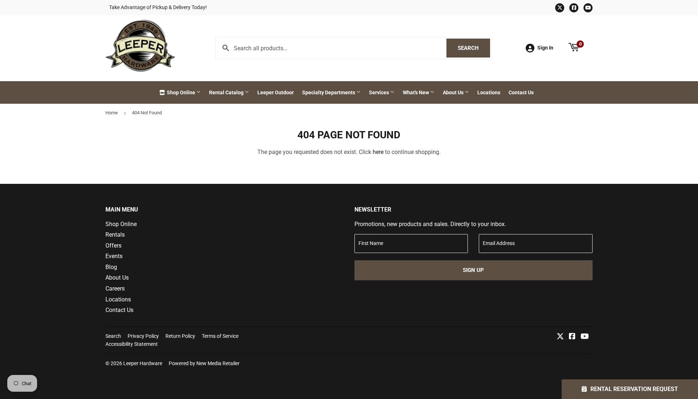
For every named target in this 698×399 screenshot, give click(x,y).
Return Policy (180, 336)
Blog (111, 267)
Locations (488, 92)
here (378, 152)
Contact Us (521, 92)
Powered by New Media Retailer (204, 363)
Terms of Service (220, 336)
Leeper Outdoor (275, 92)
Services (379, 92)
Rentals (115, 234)
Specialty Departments (329, 92)
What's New (416, 92)
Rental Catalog (227, 92)
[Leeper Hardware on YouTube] (585, 336)
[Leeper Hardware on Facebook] (572, 336)
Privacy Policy (143, 336)
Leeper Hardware (142, 363)
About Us (454, 92)
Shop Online (181, 92)
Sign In (545, 48)
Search (474, 48)
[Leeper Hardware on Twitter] (560, 336)
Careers (115, 288)
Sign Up (473, 270)
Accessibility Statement (131, 344)
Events (114, 256)
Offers (113, 245)
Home (111, 112)
